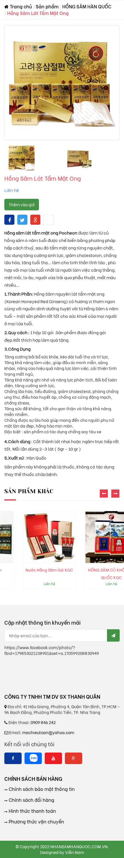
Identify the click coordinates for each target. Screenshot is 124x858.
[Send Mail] (113, 635)
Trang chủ (20, 6)
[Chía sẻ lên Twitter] (22, 220)
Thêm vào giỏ (22, 204)
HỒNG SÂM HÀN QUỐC (86, 6)
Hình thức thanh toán (31, 811)
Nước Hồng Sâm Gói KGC (32, 570)
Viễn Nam (74, 852)
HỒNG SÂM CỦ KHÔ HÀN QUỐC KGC (94, 573)
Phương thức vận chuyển (35, 821)
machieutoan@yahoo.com (48, 732)
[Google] (73, 758)
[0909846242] (33, 758)
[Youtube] (53, 758)
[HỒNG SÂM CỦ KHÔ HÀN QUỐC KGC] (93, 537)
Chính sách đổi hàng (30, 800)
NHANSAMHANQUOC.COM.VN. (79, 846)
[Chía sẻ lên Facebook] (9, 220)
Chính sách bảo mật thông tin (41, 789)
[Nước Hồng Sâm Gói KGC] (31, 537)
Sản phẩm (47, 6)
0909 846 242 (43, 722)
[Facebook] (13, 758)
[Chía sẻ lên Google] (35, 220)
